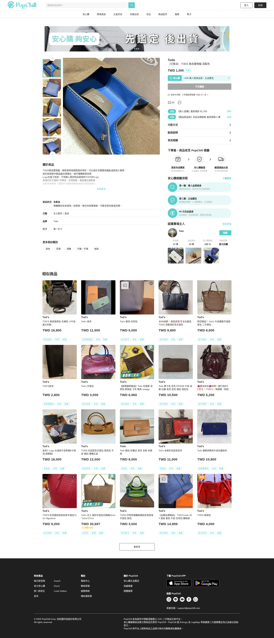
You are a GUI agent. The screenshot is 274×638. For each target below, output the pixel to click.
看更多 (137, 547)
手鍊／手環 (82, 249)
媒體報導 (128, 591)
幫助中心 (85, 581)
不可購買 (199, 86)
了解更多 (226, 178)
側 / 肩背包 (39, 591)
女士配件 (57, 213)
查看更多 (101, 189)
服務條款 (85, 591)
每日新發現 (39, 581)
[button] (176, 242)
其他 (67, 213)
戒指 (96, 249)
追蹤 (225, 233)
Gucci (57, 586)
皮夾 (36, 596)
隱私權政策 (86, 596)
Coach (57, 581)
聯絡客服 (85, 586)
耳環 (58, 249)
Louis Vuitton (60, 591)
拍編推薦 (128, 586)
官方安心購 (39, 586)
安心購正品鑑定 (131, 581)
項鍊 (69, 249)
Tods (55, 221)
